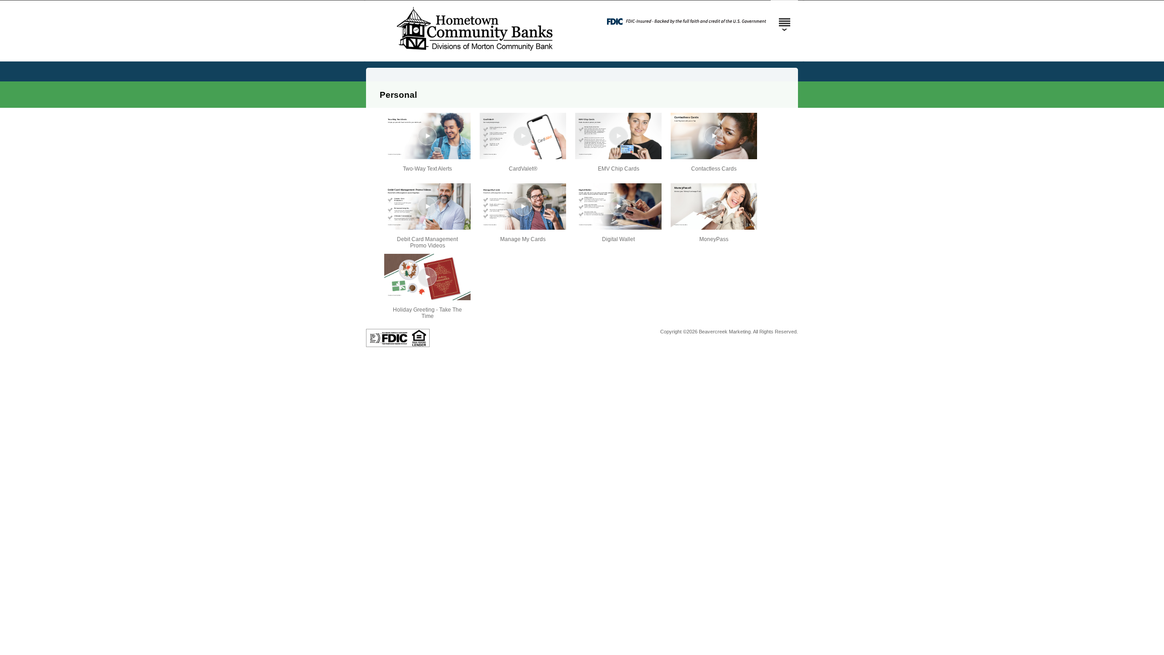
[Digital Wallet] (618, 206)
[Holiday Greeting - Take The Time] (427, 277)
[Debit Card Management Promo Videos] (427, 206)
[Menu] (784, 18)
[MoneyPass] (714, 206)
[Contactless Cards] (714, 136)
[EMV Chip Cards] (618, 136)
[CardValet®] (523, 136)
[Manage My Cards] (523, 206)
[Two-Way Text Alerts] (427, 136)
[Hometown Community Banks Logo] (475, 54)
